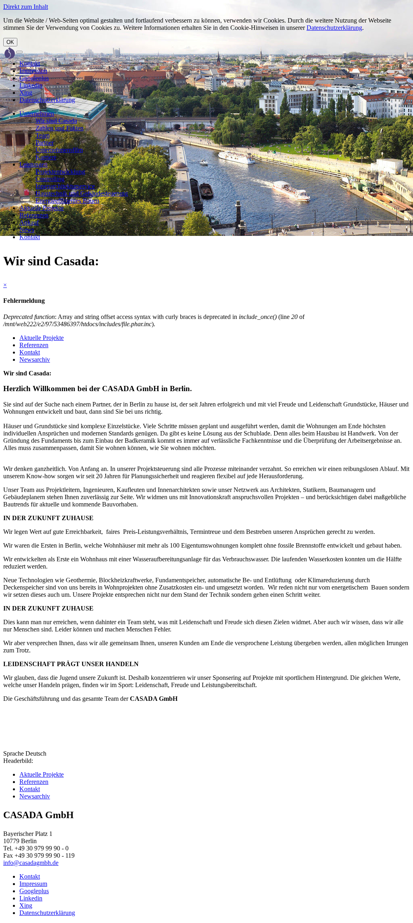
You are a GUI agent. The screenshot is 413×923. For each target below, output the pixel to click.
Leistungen (33, 164)
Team (42, 135)
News (26, 229)
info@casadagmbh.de (30, 862)
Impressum (33, 70)
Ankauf (29, 222)
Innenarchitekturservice (65, 186)
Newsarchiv (34, 359)
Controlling (50, 178)
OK (10, 42)
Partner (44, 142)
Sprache (13, 753)
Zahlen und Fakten (59, 128)
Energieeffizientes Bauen (67, 200)
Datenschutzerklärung (334, 27)
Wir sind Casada (56, 120)
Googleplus (34, 78)
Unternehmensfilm (59, 149)
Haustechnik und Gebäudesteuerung (81, 193)
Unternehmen (36, 113)
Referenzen (33, 215)
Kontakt (29, 63)
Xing (25, 92)
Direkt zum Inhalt (25, 6)
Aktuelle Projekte (41, 207)
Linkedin (30, 85)
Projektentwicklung (60, 171)
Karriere (45, 157)
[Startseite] (9, 53)
